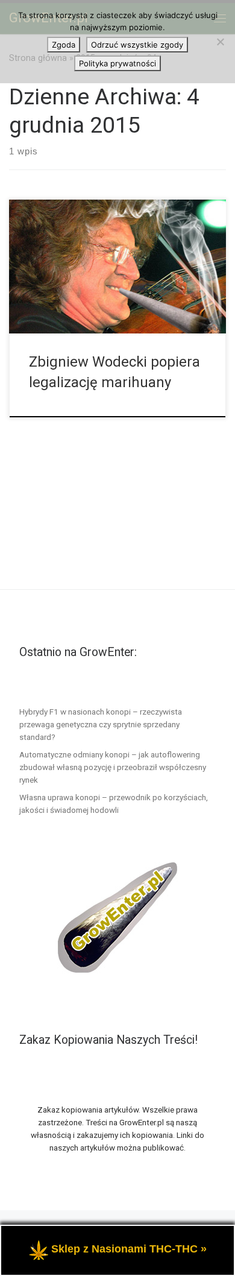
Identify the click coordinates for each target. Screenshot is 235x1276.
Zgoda (63, 44)
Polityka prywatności (117, 63)
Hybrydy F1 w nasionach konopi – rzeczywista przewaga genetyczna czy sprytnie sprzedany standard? (100, 724)
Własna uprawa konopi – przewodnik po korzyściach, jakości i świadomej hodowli (113, 803)
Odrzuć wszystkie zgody (137, 44)
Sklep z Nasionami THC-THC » (129, 1249)
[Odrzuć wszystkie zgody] (220, 42)
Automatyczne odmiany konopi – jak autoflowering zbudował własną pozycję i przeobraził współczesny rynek (112, 767)
